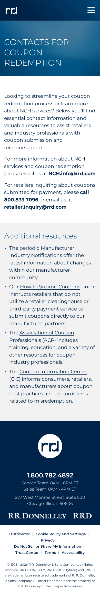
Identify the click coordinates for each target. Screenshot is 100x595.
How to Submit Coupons (50, 287)
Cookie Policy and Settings (61, 534)
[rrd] (11, 10)
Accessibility (73, 552)
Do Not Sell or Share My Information (47, 546)
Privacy (47, 540)
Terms (50, 552)
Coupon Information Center (53, 372)
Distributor (19, 534)
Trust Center (27, 552)
